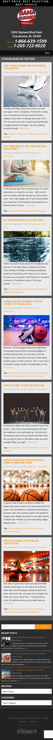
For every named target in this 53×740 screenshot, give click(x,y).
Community (43, 72)
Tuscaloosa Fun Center (34, 376)
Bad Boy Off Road (23, 718)
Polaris (45, 718)
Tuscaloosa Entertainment (13, 376)
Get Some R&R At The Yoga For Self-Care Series (25, 147)
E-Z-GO (36, 718)
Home (10, 718)
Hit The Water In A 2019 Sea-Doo (23, 220)
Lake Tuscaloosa (14, 288)
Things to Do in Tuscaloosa (28, 133)
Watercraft (7, 292)
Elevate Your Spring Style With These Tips (29, 653)
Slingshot (23, 721)
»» (27, 648)
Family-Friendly (23, 372)
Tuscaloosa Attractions (30, 612)
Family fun (12, 133)
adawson (36, 152)
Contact (33, 721)
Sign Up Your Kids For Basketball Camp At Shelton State (23, 461)
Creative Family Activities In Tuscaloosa (20, 542)
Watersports (18, 292)
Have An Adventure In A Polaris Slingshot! (29, 637)
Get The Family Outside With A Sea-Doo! (27, 670)
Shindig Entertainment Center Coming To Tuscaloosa (22, 302)
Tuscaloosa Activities (16, 210)
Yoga (43, 210)
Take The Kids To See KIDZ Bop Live (23, 385)
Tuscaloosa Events (33, 210)
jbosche (37, 223)
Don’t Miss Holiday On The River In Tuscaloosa (24, 67)
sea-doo (25, 288)
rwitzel (33, 72)
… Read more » (24, 128)
